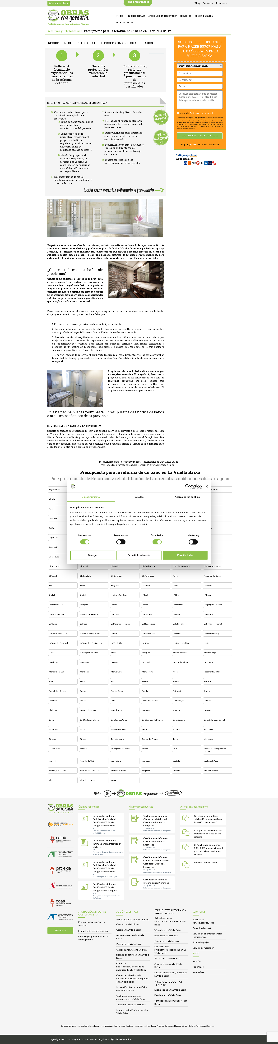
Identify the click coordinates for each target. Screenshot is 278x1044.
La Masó (83, 624)
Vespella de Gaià (87, 761)
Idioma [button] (220, 3)
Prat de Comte (117, 691)
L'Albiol (145, 595)
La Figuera (208, 614)
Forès (82, 585)
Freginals (115, 585)
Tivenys (52, 739)
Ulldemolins (54, 748)
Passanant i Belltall (212, 672)
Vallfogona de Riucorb (120, 748)
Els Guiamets (116, 576)
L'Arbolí (145, 604)
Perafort (83, 681)
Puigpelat (177, 691)
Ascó (51, 509)
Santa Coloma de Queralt (214, 720)
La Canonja (115, 614)
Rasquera (53, 700)
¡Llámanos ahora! (59, 3)
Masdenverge (210, 652)
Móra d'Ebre (116, 672)
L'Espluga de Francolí (213, 604)
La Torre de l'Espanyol (58, 643)
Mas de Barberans (181, 652)
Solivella (176, 729)
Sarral (82, 729)
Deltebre (208, 547)
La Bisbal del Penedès (89, 614)
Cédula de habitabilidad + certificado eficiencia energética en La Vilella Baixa (132, 978)
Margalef (146, 652)
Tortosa (176, 739)
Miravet (114, 662)
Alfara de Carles (211, 489)
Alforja (52, 499)
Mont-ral (146, 662)
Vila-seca (146, 761)
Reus (113, 700)
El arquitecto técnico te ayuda (93, 930)
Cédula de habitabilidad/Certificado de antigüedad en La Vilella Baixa (131, 966)
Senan (144, 729)
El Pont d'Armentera (212, 566)
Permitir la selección (139, 555)
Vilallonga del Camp (57, 770)
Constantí (53, 547)
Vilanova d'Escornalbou (90, 770)
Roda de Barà (116, 710)
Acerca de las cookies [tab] (187, 497)
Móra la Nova (147, 672)
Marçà (113, 652)
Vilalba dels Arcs (211, 761)
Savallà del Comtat (119, 729)
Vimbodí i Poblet (211, 770)
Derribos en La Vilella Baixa (167, 995)
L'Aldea (176, 595)
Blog (197, 3)
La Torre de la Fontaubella (91, 643)
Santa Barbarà (179, 720)
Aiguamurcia (54, 489)
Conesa (207, 537)
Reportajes (198, 966)
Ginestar (208, 585)
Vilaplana (146, 770)
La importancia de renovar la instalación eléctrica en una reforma (208, 833)
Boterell (207, 518)
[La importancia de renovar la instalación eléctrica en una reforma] (187, 833)
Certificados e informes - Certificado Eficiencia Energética (155, 841)
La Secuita (177, 633)
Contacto (208, 3)
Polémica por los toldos (205, 862)
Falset (175, 576)
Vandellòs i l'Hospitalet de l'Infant (215, 750)
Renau (83, 700)
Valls (175, 748)
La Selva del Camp (211, 633)
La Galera (53, 624)
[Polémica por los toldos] (187, 865)
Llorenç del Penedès (89, 652)
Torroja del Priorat (150, 739)
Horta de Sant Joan (119, 595)
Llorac (51, 652)
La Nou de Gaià (148, 624)
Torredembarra (117, 739)
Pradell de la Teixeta (57, 691)
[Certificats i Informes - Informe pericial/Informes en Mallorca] (85, 843)
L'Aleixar (207, 595)
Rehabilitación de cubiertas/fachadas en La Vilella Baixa (170, 921)
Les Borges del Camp (182, 643)
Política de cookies (123, 1039)
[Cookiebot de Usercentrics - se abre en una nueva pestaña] (188, 486)
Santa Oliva (54, 729)
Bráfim (52, 528)
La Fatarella (147, 614)
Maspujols (84, 662)
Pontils (176, 681)
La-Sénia (145, 643)
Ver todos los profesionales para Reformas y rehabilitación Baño (137, 464)
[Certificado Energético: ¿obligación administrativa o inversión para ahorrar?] (187, 819)
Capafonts (53, 537)
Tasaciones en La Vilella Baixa (131, 1004)
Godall (52, 595)
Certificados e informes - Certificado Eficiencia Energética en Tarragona (105, 887)
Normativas (198, 972)
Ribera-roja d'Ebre (150, 700)
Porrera (207, 681)
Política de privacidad (201, 113)
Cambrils (208, 528)
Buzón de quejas (201, 942)
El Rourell (53, 576)
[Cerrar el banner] (207, 486)
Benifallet (53, 518)
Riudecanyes (178, 700)
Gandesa (146, 585)
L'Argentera (178, 604)
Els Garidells (85, 576)
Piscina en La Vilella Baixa (128, 944)
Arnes (206, 499)
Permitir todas (185, 555)
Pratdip (145, 691)
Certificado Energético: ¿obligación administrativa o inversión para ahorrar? (208, 819)
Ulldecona (208, 739)
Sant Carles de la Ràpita (90, 720)
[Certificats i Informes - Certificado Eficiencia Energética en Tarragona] (85, 887)
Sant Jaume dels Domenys (153, 720)
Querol (207, 691)
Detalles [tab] (139, 497)
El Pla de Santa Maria (181, 566)
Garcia (176, 585)
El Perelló (115, 566)
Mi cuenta (60, 930)
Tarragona (208, 729)
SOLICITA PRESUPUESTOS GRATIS (200, 135)
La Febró (176, 614)
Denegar (92, 555)
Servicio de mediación (203, 947)
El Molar (207, 557)
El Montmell (54, 566)
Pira (112, 681)
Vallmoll (145, 748)
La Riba (114, 633)
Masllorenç (54, 662)
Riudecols (208, 700)
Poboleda (146, 681)
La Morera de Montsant (121, 624)
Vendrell (52, 761)
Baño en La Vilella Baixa (166, 935)
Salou (51, 720)
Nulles (176, 672)
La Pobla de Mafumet (213, 624)
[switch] (120, 541)
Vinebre (52, 780)
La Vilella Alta (116, 643)
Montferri (84, 672)
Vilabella (176, 761)
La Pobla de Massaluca (58, 633)
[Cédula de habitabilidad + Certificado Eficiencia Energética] (136, 819)
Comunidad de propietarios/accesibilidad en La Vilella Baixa (170, 949)
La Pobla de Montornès (90, 633)
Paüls (51, 681)
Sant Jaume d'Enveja (120, 720)
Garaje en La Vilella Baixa (128, 929)
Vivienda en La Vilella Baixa (167, 930)
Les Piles (208, 643)
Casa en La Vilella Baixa (127, 924)
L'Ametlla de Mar (56, 604)
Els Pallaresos (148, 576)
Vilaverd (176, 770)
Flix (50, 585)
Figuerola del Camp (212, 576)
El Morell (84, 566)
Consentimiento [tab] (91, 497)
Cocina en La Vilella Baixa (166, 941)
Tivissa (83, 739)
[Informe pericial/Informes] (136, 882)
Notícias (197, 961)
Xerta (113, 780)
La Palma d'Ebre (179, 624)
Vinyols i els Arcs (87, 780)
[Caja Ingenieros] (186, 153)
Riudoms (53, 710)
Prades (83, 691)
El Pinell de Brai (148, 566)
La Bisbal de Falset (57, 614)
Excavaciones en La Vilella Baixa (170, 989)
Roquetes (177, 710)
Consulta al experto (202, 928)
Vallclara (83, 748)
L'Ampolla (84, 604)
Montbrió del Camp (57, 672)
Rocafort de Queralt (88, 710)
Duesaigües (54, 557)
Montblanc (208, 662)
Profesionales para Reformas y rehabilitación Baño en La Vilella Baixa (137, 461)
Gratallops (84, 595)
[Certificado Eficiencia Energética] (136, 841)
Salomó (207, 710)
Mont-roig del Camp (181, 662)
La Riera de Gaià (149, 633)
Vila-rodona (116, 761)
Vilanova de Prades (119, 770)
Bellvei (207, 509)
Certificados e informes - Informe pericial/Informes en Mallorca (107, 843)
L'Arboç (114, 604)
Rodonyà (146, 710)
